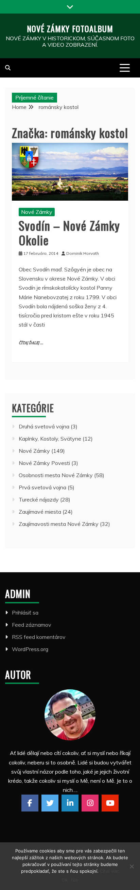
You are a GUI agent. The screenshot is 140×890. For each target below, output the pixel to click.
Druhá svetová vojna (44, 426)
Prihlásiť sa (25, 612)
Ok (65, 880)
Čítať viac (109, 871)
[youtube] (110, 803)
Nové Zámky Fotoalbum (70, 28)
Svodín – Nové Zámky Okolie (69, 232)
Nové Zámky (36, 211)
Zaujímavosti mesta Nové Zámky (59, 523)
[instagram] (90, 803)
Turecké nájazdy (39, 499)
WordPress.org (30, 649)
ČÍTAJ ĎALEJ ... (31, 343)
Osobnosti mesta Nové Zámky (56, 475)
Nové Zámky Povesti (44, 463)
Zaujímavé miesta (40, 511)
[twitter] (49, 803)
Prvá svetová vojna (42, 487)
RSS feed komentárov (39, 636)
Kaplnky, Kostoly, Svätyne (50, 438)
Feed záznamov (31, 624)
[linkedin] (70, 803)
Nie (74, 880)
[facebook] (29, 803)
